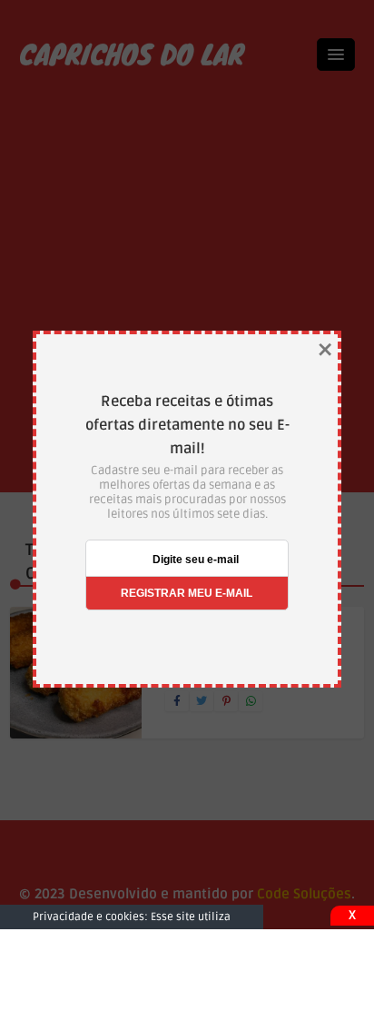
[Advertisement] (187, 970)
